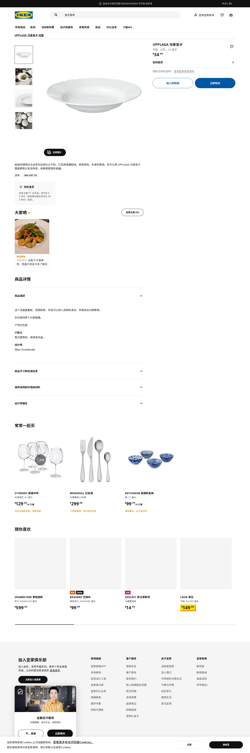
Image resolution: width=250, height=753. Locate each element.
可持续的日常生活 (171, 678)
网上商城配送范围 (136, 685)
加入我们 (166, 672)
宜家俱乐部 (97, 685)
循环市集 (96, 703)
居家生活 (166, 697)
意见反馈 (166, 703)
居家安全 (131, 666)
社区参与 (166, 691)
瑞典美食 (96, 697)
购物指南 (131, 709)
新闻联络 (202, 672)
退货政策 (131, 697)
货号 (17, 175)
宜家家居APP (98, 666)
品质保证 (131, 703)
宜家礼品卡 (132, 716)
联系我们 (131, 678)
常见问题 (131, 691)
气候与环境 (167, 685)
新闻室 (200, 666)
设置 (189, 744)
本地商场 (96, 672)
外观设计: (22, 260)
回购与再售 (97, 709)
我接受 (226, 744)
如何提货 (158, 62)
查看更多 (55, 670)
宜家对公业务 (98, 691)
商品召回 (202, 678)
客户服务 (131, 672)
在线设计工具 (98, 678)
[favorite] (231, 46)
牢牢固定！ (203, 685)
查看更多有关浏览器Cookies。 (73, 742)
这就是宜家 (167, 666)
